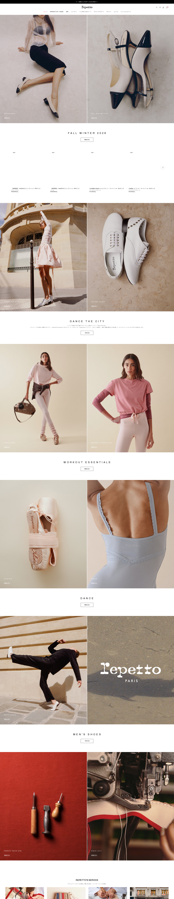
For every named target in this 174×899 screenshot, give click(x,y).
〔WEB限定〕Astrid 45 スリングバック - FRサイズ (25, 197)
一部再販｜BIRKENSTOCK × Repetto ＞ (87, 2)
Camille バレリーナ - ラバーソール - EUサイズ (142, 197)
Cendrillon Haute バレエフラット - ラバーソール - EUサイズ (107, 197)
